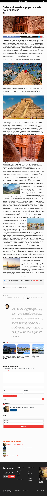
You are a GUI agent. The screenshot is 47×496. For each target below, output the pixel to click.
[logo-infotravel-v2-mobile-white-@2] (8, 468)
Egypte (36, 12)
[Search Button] (43, 1)
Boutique (30, 480)
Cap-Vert (28, 12)
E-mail (4, 390)
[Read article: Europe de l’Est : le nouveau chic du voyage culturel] (38, 349)
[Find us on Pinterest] (43, 490)
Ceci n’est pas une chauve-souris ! (12, 455)
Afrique (12, 4)
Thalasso (30, 478)
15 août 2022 (16, 12)
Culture (7, 287)
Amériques (25, 12)
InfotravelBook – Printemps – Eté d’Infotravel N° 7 (15, 444)
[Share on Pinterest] (41, 37)
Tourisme (20, 287)
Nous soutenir (13, 409)
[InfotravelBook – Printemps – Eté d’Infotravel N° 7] (41, 473)
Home (4, 4)
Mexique (39, 12)
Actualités (30, 470)
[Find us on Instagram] (41, 490)
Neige (29, 476)
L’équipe (19, 475)
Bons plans (6, 352)
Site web (26, 390)
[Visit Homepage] (23, 1)
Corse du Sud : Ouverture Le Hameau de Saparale (15, 450)
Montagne (15, 287)
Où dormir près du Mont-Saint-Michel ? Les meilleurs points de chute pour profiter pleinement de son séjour (9, 356)
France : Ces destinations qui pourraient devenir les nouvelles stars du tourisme (23, 356)
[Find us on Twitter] (39, 490)
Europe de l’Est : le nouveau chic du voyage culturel (38, 355)
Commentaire (6, 370)
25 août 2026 (20, 358)
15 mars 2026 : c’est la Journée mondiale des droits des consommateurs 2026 (20, 447)
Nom (4, 385)
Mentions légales (20, 479)
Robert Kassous (9, 12)
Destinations (8, 4)
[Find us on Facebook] (37, 490)
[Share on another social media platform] (43, 37)
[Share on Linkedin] (39, 37)
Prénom (4, 418)
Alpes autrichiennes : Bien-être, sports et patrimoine (15, 452)
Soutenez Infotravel (21, 471)
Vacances (25, 287)
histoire (11, 287)
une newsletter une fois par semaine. (21, 282)
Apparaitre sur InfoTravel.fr (20, 477)
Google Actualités (35, 280)
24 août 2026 (34, 357)
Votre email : (5, 422)
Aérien (29, 475)
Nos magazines (20, 470)
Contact (18, 473)
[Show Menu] (3, 1)
